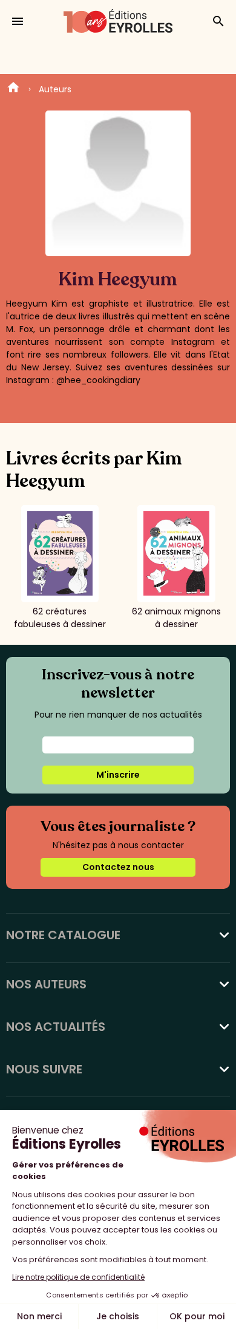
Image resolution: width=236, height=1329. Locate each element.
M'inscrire (118, 775)
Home (13, 89)
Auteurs (55, 89)
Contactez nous (118, 867)
